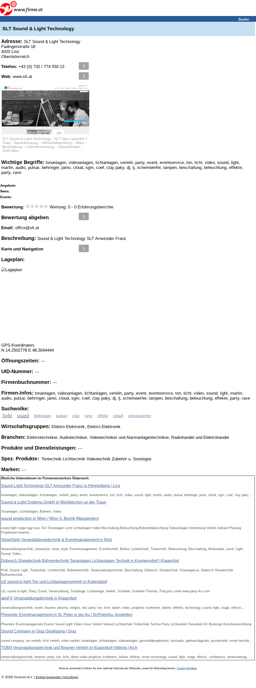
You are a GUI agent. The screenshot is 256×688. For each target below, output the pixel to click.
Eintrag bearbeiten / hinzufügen (57, 677)
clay (76, 415)
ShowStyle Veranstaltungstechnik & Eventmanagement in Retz (56, 540)
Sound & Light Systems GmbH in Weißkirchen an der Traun (53, 502)
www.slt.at (16, 76)
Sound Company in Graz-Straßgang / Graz (38, 631)
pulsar (61, 415)
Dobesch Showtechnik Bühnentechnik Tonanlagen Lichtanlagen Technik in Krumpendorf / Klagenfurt (90, 561)
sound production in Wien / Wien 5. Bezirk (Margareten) (50, 518)
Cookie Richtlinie (187, 668)
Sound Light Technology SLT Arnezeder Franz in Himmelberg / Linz (60, 486)
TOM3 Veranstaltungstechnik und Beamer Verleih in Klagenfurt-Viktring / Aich (69, 648)
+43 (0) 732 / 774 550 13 (32, 66)
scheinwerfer (139, 415)
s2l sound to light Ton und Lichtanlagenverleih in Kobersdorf (54, 582)
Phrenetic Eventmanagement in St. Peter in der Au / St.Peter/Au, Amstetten (66, 615)
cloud (118, 415)
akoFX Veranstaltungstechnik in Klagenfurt (38, 598)
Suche (243, 19)
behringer (42, 415)
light (7, 415)
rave (88, 415)
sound (23, 415)
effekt (103, 415)
